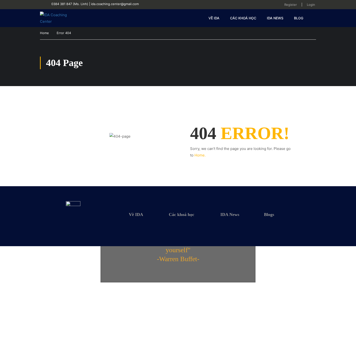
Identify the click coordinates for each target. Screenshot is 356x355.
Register (290, 5)
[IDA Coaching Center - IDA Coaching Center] (58, 18)
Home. (200, 155)
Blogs (269, 214)
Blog (298, 18)
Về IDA (214, 18)
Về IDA (136, 214)
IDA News (275, 18)
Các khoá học (243, 18)
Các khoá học (181, 214)
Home (44, 33)
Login (311, 5)
